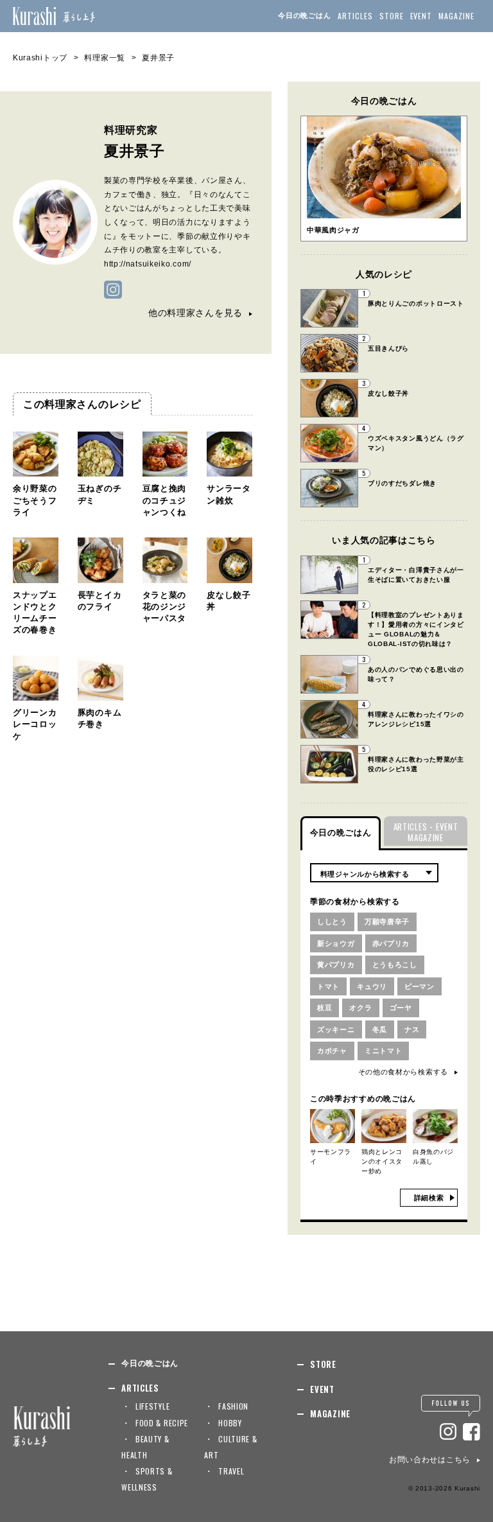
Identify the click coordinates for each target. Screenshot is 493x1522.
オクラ (360, 1007)
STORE (391, 15)
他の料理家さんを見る (195, 313)
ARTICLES (355, 15)
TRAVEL (231, 1470)
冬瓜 (379, 1029)
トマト (328, 986)
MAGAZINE (456, 15)
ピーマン (419, 986)
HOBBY (230, 1422)
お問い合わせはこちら (430, 1459)
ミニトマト (383, 1050)
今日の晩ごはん (304, 15)
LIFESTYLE (152, 1406)
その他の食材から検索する (403, 1072)
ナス (411, 1029)
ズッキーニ (336, 1029)
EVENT (421, 15)
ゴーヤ (401, 1007)
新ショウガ (336, 943)
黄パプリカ (336, 964)
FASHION (233, 1406)
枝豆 (324, 1007)
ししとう (332, 921)
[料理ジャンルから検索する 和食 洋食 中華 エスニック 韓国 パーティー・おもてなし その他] (374, 872)
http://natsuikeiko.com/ (147, 263)
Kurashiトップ (40, 57)
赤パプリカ (391, 943)
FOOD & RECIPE (161, 1422)
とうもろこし (394, 964)
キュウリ (372, 986)
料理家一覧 (104, 57)
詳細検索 (429, 1198)
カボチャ (332, 1050)
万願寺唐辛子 (387, 921)
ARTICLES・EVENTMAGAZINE (426, 832)
